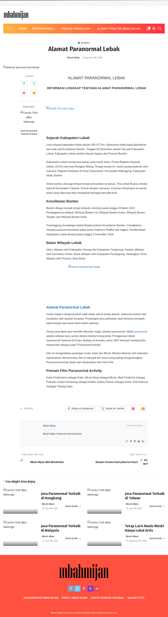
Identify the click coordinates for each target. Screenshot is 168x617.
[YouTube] (163, 3)
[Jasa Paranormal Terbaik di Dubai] (29, 119)
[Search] (159, 28)
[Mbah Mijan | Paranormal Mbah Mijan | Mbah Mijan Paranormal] (16, 15)
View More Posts (134, 425)
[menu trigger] (11, 28)
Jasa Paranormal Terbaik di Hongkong (61, 495)
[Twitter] (151, 3)
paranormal (140, 331)
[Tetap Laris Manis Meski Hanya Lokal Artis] (104, 533)
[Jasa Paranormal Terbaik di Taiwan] (104, 501)
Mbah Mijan (73, 57)
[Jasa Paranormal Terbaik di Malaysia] (20, 533)
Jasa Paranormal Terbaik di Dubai (29, 132)
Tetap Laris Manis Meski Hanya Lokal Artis (144, 528)
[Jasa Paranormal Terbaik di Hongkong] (20, 501)
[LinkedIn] (139, 441)
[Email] (34, 93)
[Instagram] (159, 3)
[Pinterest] (155, 3)
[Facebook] (148, 3)
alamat (85, 43)
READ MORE (72, 506)
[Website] (127, 441)
